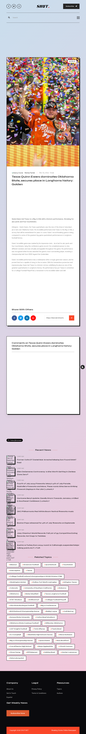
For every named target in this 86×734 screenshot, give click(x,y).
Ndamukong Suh (16, 658)
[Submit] (9, 17)
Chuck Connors (65, 646)
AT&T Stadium (15, 600)
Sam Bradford (62, 640)
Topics (59, 689)
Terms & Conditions (39, 693)
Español (9, 697)
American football (30, 565)
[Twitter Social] (14, 6)
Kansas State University (19, 617)
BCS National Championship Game (24, 611)
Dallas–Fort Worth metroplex (44, 582)
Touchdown (67, 565)
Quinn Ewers (44, 640)
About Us (10, 689)
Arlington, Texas (69, 582)
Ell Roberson (31, 652)
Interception (14, 570)
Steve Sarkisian (65, 635)
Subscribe (70, 6)
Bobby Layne (51, 611)
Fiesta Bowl (56, 629)
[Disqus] (43, 382)
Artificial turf (33, 600)
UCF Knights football (18, 629)
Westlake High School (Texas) (40, 635)
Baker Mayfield (31, 594)
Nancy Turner (30, 173)
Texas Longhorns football (55, 594)
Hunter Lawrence (69, 652)
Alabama (61, 588)
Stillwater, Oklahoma (53, 623)
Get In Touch (11, 693)
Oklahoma (14, 594)
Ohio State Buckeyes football (21, 605)
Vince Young (14, 652)
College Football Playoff (55, 600)
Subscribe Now (18, 713)
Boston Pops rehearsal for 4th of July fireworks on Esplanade (46, 523)
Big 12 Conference (48, 605)
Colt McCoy (68, 611)
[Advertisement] (43, 39)
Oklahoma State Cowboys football (24, 623)
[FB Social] (9, 6)
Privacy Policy (37, 689)
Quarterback (50, 565)
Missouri (13, 565)
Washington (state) (17, 582)
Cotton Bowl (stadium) (45, 617)
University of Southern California (37, 588)
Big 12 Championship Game (21, 640)
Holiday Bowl (49, 652)
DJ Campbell (15, 635)
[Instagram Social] (19, 6)
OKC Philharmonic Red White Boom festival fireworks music (45, 511)
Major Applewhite (45, 646)
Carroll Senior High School (20, 646)
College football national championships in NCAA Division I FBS (35, 576)
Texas (29, 570)
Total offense (39, 629)
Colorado (13, 588)
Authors (60, 693)
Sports (72, 61)
